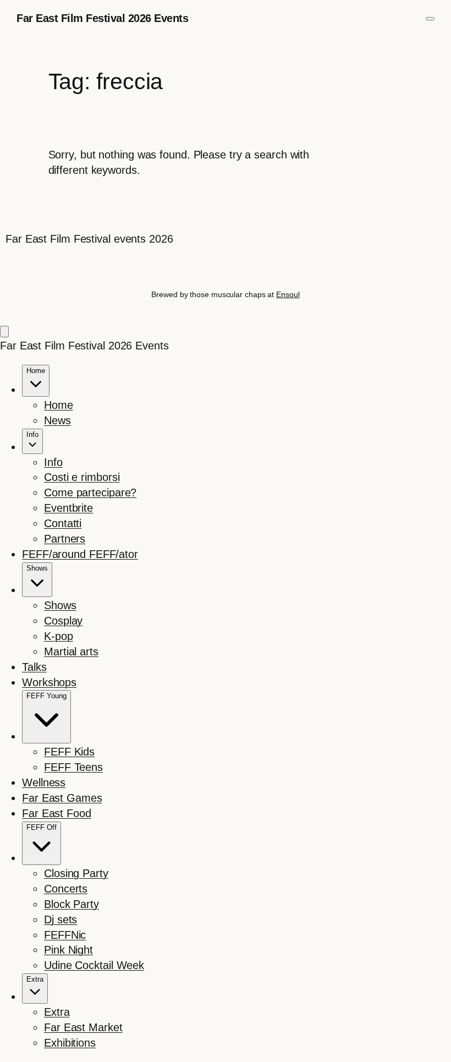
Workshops (49, 682)
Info (53, 462)
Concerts (65, 889)
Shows (60, 605)
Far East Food (56, 813)
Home (58, 405)
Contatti (62, 523)
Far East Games (62, 798)
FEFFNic (65, 935)
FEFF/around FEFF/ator (80, 554)
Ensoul (287, 294)
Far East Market (83, 1027)
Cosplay (63, 621)
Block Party (71, 904)
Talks (34, 667)
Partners (64, 539)
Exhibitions (70, 1043)
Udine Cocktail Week (94, 965)
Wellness (43, 782)
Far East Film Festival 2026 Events (102, 18)
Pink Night (68, 950)
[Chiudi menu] (4, 331)
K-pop (58, 636)
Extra (57, 1012)
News (57, 420)
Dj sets (60, 919)
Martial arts (71, 651)
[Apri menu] (430, 18)
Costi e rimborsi (81, 477)
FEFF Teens (73, 767)
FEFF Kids (69, 752)
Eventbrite (68, 508)
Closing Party (76, 873)
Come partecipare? (90, 492)
